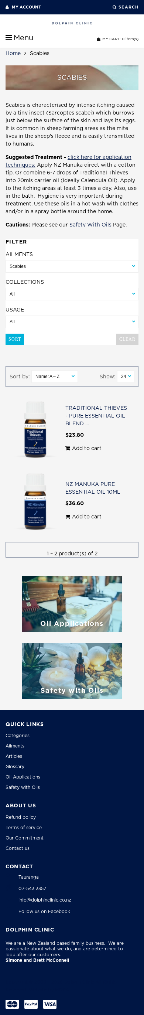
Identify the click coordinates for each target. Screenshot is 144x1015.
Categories (18, 735)
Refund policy (21, 817)
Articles (14, 756)
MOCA (62, 990)
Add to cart (87, 448)
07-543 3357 (32, 888)
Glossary (15, 766)
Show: (108, 376)
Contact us (18, 848)
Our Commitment (25, 838)
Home (13, 53)
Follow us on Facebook (44, 911)
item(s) (120, 38)
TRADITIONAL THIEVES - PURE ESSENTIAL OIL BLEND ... (96, 415)
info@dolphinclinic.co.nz (44, 900)
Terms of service (24, 827)
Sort (14, 339)
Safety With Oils (90, 224)
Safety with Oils (23, 787)
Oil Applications (23, 777)
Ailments (15, 746)
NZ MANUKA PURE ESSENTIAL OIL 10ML (92, 487)
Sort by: (20, 376)
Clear (127, 339)
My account (26, 7)
